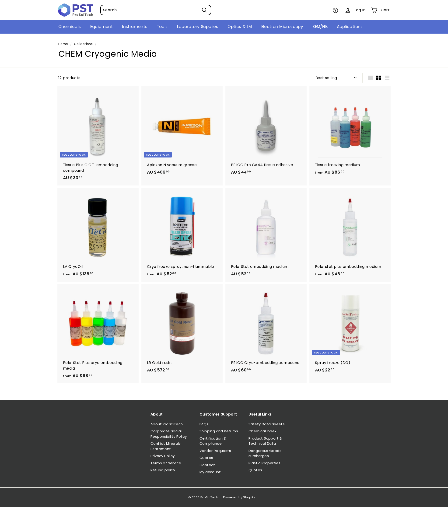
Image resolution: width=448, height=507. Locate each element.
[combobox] (155, 10)
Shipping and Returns (219, 431)
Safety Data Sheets (266, 424)
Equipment (101, 26)
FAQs (204, 424)
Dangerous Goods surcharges (264, 453)
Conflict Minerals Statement (165, 446)
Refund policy (162, 470)
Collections (83, 44)
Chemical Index (262, 431)
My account (210, 471)
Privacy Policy (162, 455)
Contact (207, 464)
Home (63, 44)
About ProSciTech (166, 424)
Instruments (134, 26)
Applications (350, 26)
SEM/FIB (320, 26)
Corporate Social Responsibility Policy (168, 434)
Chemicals (69, 26)
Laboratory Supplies (197, 26)
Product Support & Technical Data (265, 441)
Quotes (206, 457)
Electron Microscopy (282, 26)
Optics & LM (240, 26)
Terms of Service (165, 463)
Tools (162, 26)
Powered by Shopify (239, 497)
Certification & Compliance (213, 441)
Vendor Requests (215, 450)
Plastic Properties (264, 463)
